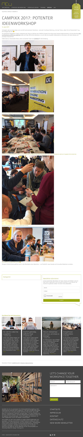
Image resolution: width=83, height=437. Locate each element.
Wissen (49, 7)
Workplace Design (33, 7)
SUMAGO (36, 38)
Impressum (55, 412)
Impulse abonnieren (76, 13)
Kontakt (54, 416)
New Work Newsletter (61, 423)
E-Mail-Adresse (70, 381)
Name (52, 381)
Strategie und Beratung (18, 7)
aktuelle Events (76, 16)
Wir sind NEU (5, 7)
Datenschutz (56, 419)
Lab (54, 7)
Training (42, 7)
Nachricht (53, 385)
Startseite (4, 363)
